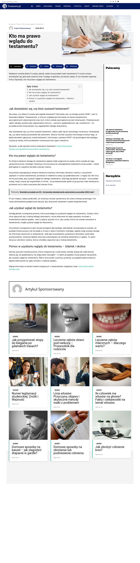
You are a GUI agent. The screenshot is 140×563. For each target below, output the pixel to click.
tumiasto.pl (12, 24)
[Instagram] (113, 1)
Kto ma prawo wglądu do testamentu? (45, 92)
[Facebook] (111, 1)
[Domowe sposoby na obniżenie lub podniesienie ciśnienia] (70, 425)
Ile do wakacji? (111, 185)
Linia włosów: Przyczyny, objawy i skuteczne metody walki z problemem (66, 398)
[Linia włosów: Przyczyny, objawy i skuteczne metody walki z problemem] (70, 371)
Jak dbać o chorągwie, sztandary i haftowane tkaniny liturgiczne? (117, 160)
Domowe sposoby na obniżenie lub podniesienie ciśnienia (68, 450)
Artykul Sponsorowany (22, 28)
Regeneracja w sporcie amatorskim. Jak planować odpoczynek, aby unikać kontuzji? (116, 150)
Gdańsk (15, 337)
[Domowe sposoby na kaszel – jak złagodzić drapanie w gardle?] (28, 425)
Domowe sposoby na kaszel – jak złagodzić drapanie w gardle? (27, 450)
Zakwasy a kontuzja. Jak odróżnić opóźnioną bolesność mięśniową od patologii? (118, 140)
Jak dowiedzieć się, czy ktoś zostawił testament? (48, 89)
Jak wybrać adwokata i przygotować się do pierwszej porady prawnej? (117, 131)
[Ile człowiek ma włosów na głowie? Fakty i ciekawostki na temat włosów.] (111, 371)
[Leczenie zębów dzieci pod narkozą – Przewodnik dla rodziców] (70, 318)
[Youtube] (118, 1)
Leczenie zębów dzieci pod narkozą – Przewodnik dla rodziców (68, 344)
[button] (118, 6)
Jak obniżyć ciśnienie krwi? (109, 448)
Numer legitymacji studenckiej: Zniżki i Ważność (25, 396)
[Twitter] (115, 1)
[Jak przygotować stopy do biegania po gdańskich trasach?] (28, 318)
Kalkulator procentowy (113, 181)
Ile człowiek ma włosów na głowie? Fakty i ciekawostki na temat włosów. (110, 398)
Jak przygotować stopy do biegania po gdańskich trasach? (27, 343)
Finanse (19, 24)
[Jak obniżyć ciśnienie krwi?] (111, 425)
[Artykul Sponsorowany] (11, 28)
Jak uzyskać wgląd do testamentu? (43, 95)
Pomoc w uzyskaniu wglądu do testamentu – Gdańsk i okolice (51, 99)
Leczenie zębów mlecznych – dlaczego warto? (110, 343)
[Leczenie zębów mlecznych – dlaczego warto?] (111, 318)
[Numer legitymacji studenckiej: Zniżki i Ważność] (28, 371)
